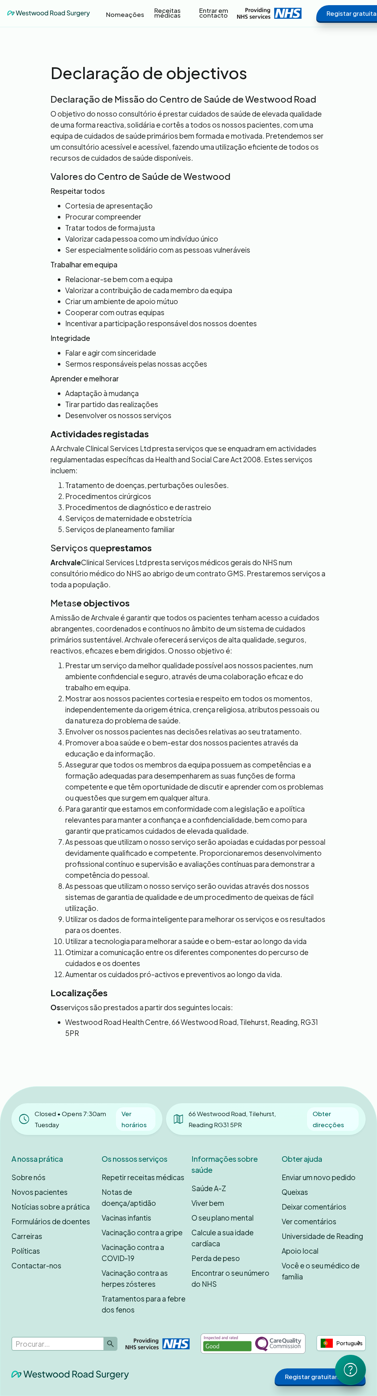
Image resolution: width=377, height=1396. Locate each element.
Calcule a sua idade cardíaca (222, 1238)
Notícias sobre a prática (50, 1206)
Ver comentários (309, 1221)
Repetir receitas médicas (143, 1177)
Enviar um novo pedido (319, 1177)
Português (350, 1343)
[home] (48, 13)
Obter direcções (328, 1119)
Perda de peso (215, 1258)
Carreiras (26, 1236)
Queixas (295, 1191)
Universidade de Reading (322, 1236)
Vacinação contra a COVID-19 (133, 1253)
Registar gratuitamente (320, 1376)
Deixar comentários (314, 1206)
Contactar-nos (36, 1265)
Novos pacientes (39, 1191)
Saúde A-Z (208, 1188)
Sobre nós (28, 1177)
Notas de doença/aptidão (129, 1197)
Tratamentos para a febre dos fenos (144, 1304)
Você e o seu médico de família (321, 1271)
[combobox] (341, 1343)
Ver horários (134, 1119)
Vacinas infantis (126, 1217)
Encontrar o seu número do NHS (230, 1278)
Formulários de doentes (50, 1221)
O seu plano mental (222, 1217)
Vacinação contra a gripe (142, 1232)
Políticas (25, 1250)
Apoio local (300, 1250)
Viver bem (207, 1203)
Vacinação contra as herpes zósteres (135, 1278)
